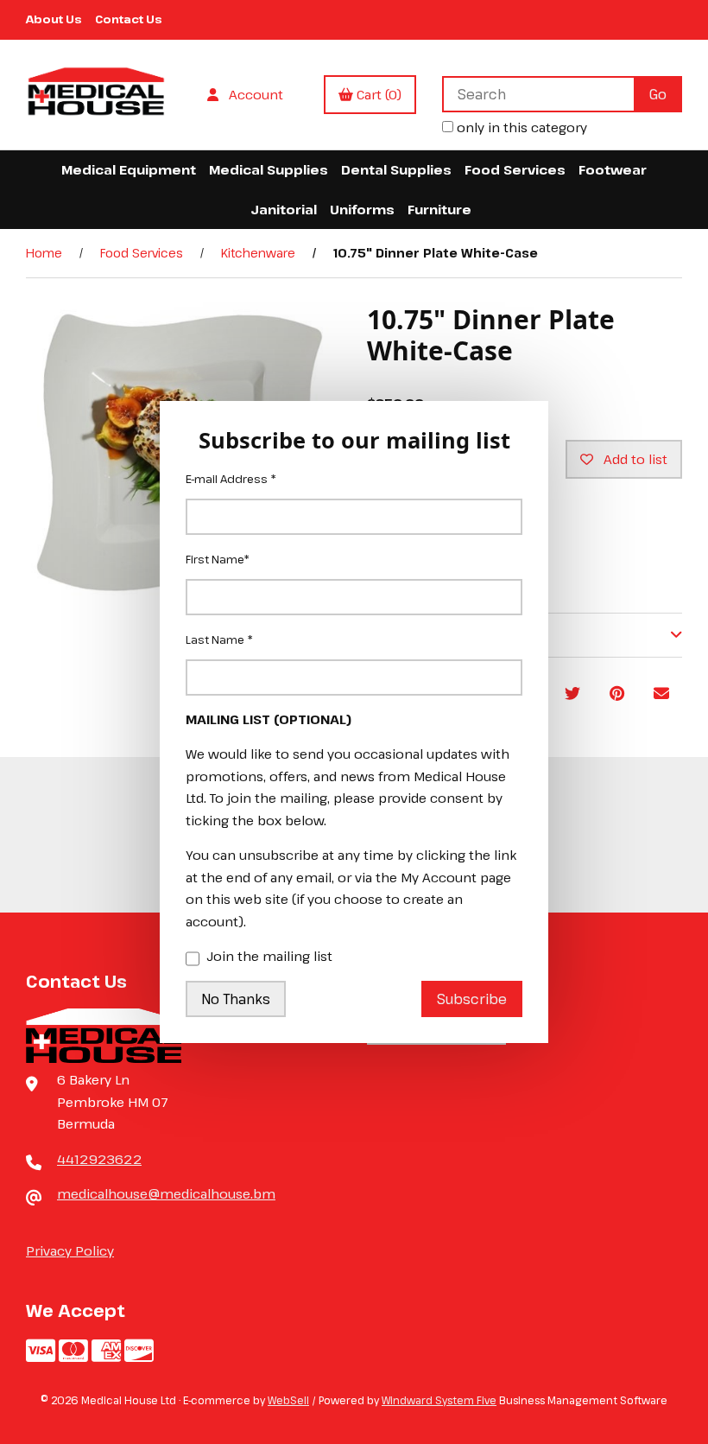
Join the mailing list (269, 955)
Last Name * (219, 639)
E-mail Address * (231, 479)
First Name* (218, 559)
